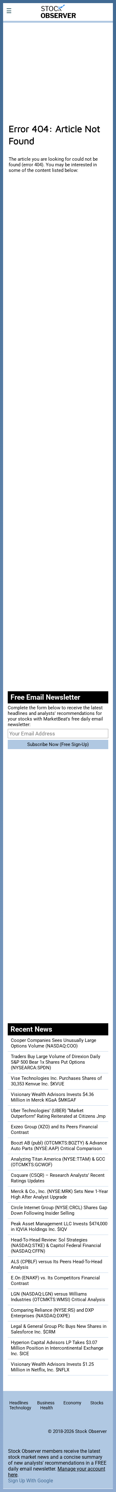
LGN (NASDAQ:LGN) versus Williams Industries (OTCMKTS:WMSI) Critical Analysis (58, 1296)
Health (46, 1407)
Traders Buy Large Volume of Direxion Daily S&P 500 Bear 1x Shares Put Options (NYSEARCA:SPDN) (55, 1062)
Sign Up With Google (30, 1481)
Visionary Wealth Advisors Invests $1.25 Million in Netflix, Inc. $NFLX (52, 1367)
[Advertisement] (58, 70)
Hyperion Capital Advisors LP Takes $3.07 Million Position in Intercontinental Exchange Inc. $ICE (57, 1348)
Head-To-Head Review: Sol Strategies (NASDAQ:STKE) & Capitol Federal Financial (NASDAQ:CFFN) (56, 1245)
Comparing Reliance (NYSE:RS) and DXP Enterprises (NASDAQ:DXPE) (52, 1313)
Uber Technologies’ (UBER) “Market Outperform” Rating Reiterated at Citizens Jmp (58, 1113)
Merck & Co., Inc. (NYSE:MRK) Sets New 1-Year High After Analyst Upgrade (59, 1194)
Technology (20, 1407)
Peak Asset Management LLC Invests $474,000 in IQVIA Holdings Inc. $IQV (59, 1226)
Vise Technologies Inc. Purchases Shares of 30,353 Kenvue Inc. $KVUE (56, 1081)
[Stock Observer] (58, 27)
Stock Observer (91, 1431)
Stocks (96, 1402)
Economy (72, 1402)
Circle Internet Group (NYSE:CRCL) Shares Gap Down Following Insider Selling (59, 1210)
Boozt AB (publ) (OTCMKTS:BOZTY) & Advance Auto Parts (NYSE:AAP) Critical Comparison (59, 1145)
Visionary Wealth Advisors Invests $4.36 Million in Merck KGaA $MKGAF (52, 1097)
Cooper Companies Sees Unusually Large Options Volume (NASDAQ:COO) (53, 1043)
